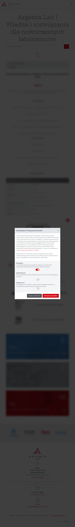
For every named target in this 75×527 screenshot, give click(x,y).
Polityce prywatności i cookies (30, 250)
